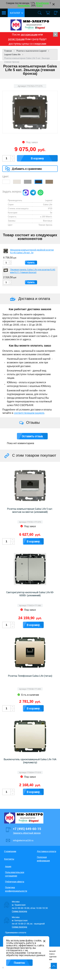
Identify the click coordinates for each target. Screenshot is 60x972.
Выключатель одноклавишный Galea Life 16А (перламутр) (30, 761)
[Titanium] (49, 182)
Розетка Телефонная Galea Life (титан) (30, 675)
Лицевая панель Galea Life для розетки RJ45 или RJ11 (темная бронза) (32, 271)
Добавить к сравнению (27, 169)
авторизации (29, 34)
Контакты (9, 858)
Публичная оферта (14, 881)
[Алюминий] (28, 182)
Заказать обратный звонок (27, 832)
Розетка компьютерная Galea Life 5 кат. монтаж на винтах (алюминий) (30, 510)
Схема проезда (19, 911)
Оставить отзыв (32, 436)
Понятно (19, 963)
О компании (10, 851)
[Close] (55, 34)
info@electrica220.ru (23, 840)
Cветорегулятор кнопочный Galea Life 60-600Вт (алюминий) (30, 594)
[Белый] (6, 182)
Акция (8, 866)
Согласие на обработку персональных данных (25, 954)
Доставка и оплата (46, 851)
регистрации (16, 39)
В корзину (37, 158)
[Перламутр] (17, 182)
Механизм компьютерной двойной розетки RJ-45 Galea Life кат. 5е (32, 251)
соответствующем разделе (29, 413)
